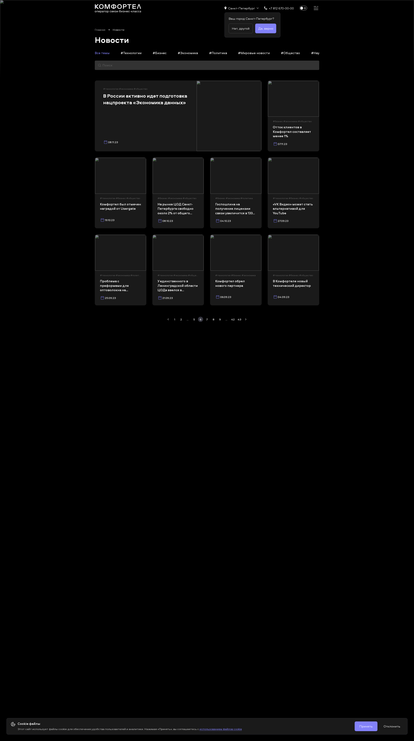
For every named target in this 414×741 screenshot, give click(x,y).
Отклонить (392, 726)
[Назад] (168, 319)
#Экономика (188, 53)
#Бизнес (160, 53)
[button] (241, 8)
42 (233, 319)
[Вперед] (246, 319)
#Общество (290, 53)
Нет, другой (241, 28)
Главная (100, 30)
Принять (366, 726)
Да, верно (265, 28)
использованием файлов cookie (221, 729)
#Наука (317, 53)
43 (239, 319)
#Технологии (131, 53)
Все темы (102, 53)
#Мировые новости (254, 53)
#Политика (218, 53)
